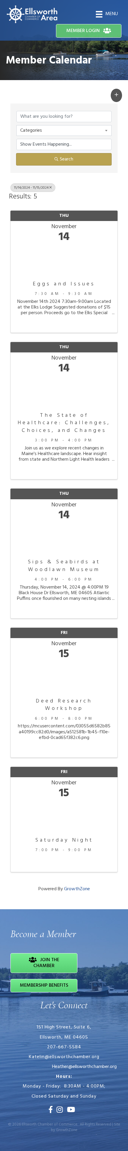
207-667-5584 (64, 1047)
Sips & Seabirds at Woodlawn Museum (64, 565)
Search (66, 159)
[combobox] (64, 130)
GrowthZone (77, 889)
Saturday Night (64, 840)
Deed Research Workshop (64, 704)
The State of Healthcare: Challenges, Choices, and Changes (64, 423)
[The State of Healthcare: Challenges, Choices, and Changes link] (64, 392)
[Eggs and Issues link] (64, 260)
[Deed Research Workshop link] (64, 677)
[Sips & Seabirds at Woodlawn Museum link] (64, 538)
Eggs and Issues (64, 284)
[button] (116, 95)
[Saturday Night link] (64, 817)
